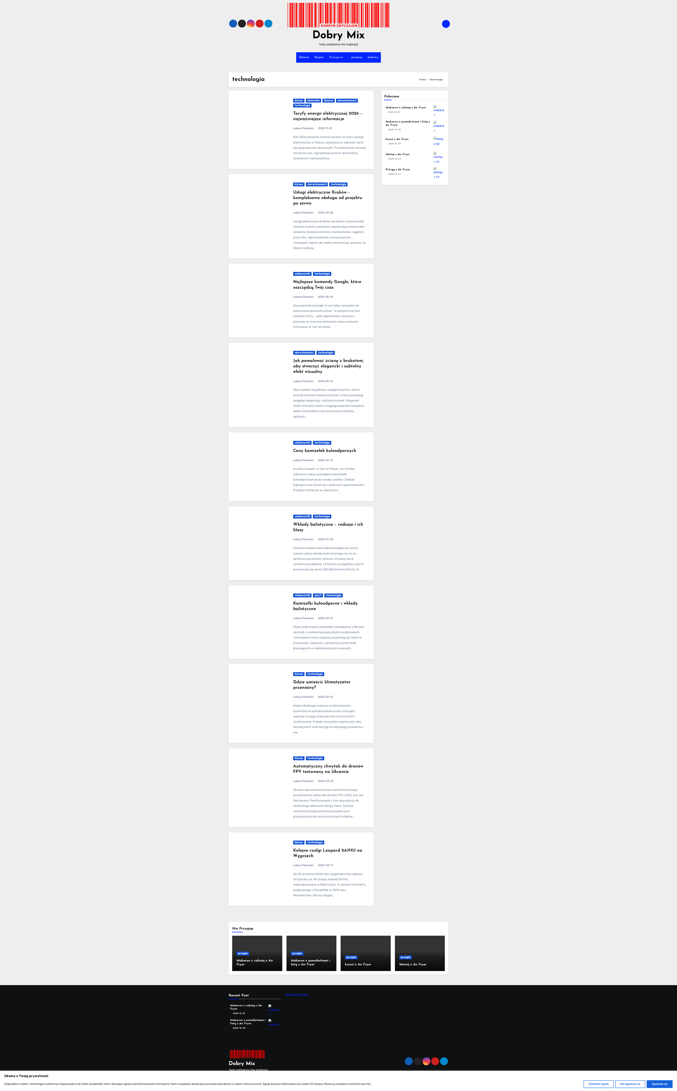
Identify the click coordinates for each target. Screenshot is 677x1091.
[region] (338, 1081)
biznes (299, 100)
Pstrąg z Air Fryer (398, 169)
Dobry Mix (338, 35)
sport (318, 595)
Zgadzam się (659, 1084)
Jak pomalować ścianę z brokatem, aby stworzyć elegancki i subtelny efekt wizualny (328, 366)
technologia (302, 105)
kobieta (373, 57)
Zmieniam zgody (599, 1084)
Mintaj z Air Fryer (398, 154)
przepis (243, 953)
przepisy (356, 57)
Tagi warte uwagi (296, 994)
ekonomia (313, 100)
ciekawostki (302, 273)
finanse (328, 100)
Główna (304, 57)
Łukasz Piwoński (303, 128)
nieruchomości (346, 100)
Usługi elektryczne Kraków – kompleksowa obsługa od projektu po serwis (327, 198)
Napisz (319, 57)
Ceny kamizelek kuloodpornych (324, 451)
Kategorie (336, 57)
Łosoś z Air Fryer (397, 139)
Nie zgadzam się (630, 1084)
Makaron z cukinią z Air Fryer (406, 107)
